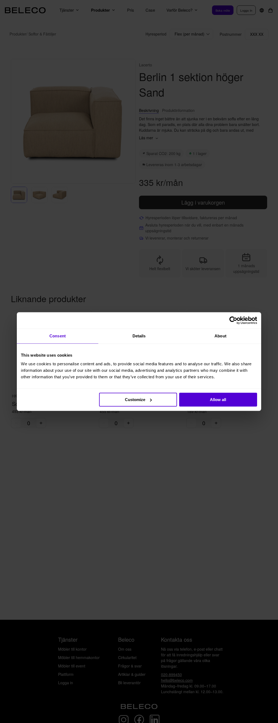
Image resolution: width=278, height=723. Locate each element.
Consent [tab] (57, 336)
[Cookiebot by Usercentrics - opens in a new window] (233, 320)
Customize (135, 399)
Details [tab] (139, 336)
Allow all (218, 399)
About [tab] (220, 336)
